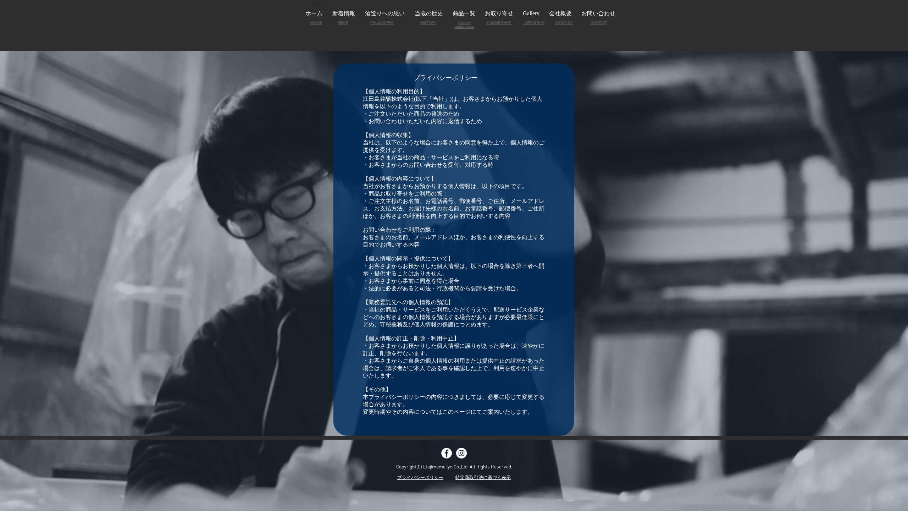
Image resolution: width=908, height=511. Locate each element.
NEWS (342, 22)
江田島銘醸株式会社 (305, 7)
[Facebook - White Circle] (446, 453)
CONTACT (599, 22)
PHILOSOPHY (382, 22)
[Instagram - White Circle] (461, 453)
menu (316, 2)
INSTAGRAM (534, 22)
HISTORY (428, 22)
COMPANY (564, 22)
